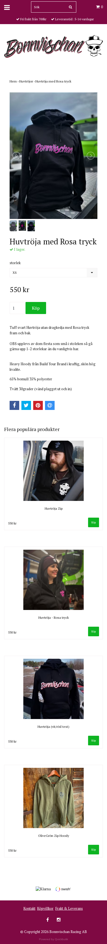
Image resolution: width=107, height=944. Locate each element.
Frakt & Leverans (69, 908)
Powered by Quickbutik (53, 939)
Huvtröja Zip (54, 508)
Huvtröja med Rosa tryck (53, 81)
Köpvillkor (45, 908)
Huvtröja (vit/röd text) (53, 727)
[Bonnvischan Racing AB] (53, 46)
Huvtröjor (27, 81)
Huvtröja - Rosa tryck (53, 617)
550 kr (12, 523)
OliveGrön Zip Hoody (53, 836)
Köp (93, 522)
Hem (14, 81)
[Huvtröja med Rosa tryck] (53, 155)
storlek (15, 262)
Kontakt (29, 908)
